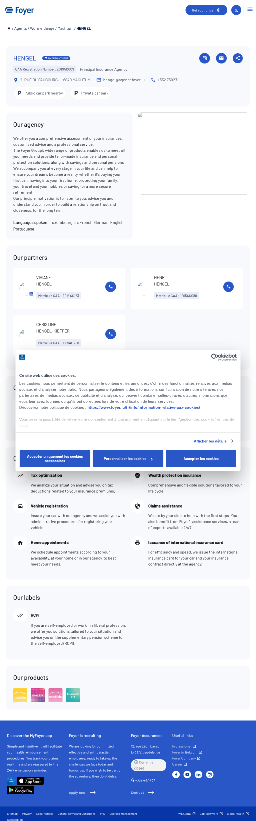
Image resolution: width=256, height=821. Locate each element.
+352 (145, 780)
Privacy (27, 813)
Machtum (66, 28)
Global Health (235, 813)
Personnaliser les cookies (125, 458)
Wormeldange (42, 28)
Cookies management (123, 813)
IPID (102, 813)
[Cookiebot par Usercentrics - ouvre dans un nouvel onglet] (215, 357)
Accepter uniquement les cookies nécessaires (55, 458)
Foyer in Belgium (185, 752)
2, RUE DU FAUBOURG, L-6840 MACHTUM (55, 79)
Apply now (77, 792)
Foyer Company (184, 758)
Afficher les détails (210, 441)
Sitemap (12, 813)
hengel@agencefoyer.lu (124, 79)
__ (9, 28)
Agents (20, 28)
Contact (137, 792)
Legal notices (44, 813)
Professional (181, 746)
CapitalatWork (209, 813)
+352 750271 (168, 79)
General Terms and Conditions (77, 813)
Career (177, 764)
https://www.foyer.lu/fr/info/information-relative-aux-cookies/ (144, 407)
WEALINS (184, 813)
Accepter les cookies (201, 458)
